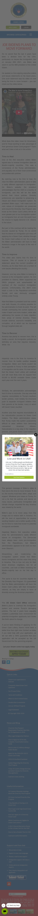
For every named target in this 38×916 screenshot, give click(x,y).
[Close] (35, 434)
